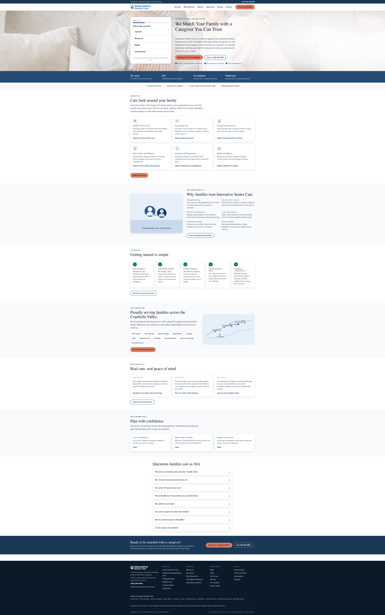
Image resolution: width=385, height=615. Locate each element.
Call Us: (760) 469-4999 (215, 57)
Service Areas (215, 586)
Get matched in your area (143, 349)
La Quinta (176, 599)
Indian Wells (167, 599)
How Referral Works (194, 583)
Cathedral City (191, 599)
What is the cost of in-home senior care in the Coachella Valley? (176, 472)
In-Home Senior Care (170, 570)
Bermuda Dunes (238, 599)
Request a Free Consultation (189, 57)
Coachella (200, 599)
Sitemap (237, 579)
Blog (212, 570)
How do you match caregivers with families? (169, 519)
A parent (138, 32)
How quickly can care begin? (164, 504)
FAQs (212, 573)
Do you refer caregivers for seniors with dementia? (172, 511)
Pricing (220, 7)
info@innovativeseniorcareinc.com (142, 587)
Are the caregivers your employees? (167, 527)
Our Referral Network (194, 579)
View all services (139, 175)
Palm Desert (134, 599)
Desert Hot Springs (225, 599)
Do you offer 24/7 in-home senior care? (168, 488)
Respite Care (167, 582)
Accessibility (238, 576)
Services (177, 7)
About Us (189, 570)
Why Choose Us (192, 576)
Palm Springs (144, 599)
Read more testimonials (142, 402)
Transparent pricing (154, 86)
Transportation (168, 585)
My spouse (139, 38)
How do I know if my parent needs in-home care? (171, 480)
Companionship (168, 579)
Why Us (200, 7)
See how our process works (143, 293)
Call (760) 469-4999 (248, 2)
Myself (137, 45)
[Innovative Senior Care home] (140, 7)
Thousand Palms (211, 599)
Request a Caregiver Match (219, 545)
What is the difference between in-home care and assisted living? (176, 496)
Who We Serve (189, 7)
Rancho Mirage (156, 599)
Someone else (140, 52)
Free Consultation (245, 7)
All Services (166, 588)
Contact (229, 7)
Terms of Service (240, 573)
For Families (214, 583)
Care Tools (214, 576)
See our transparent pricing (200, 235)
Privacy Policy (239, 570)
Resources (210, 7)
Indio (183, 599)
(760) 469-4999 (136, 583)
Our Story (190, 573)
